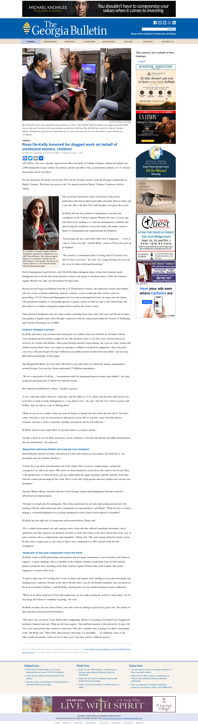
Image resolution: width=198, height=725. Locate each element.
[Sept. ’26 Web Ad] (156, 177)
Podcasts (70, 42)
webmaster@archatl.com (133, 718)
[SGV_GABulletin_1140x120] (99, 712)
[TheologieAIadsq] (156, 109)
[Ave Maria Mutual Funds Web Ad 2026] (99, 16)
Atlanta (26, 140)
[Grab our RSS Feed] (174, 22)
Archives (148, 42)
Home (57, 723)
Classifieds (89, 42)
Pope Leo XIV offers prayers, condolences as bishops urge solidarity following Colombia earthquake (98, 672)
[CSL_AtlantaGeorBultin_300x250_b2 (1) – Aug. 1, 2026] (156, 143)
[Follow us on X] (160, 22)
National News (31, 665)
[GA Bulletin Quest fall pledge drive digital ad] (156, 259)
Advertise (128, 723)
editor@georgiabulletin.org (112, 718)
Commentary (50, 42)
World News (83, 665)
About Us (67, 723)
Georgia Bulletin (64, 29)
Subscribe (116, 723)
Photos (128, 42)
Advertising (109, 42)
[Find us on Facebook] (155, 22)
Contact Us (167, 42)
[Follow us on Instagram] (164, 22)
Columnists (91, 723)
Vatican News (136, 665)
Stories (31, 42)
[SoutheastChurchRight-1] (156, 282)
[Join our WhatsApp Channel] (169, 22)
